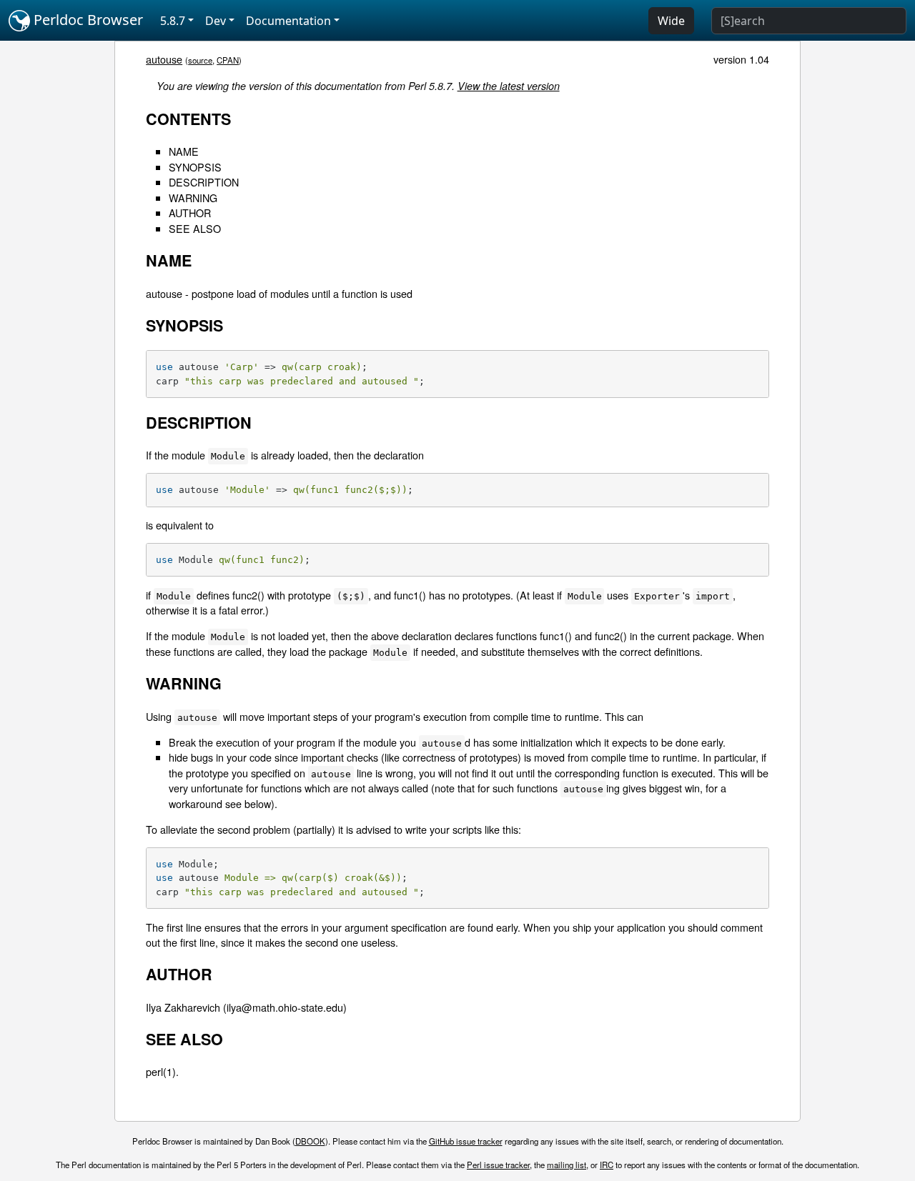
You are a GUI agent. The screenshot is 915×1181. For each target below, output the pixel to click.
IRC (606, 1164)
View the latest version (509, 86)
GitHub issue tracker (466, 1141)
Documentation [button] (288, 21)
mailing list (566, 1164)
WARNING (193, 197)
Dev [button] (215, 21)
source (200, 60)
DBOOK (310, 1141)
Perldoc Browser (86, 19)
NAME (184, 151)
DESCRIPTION (204, 181)
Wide (671, 21)
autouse (164, 58)
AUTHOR (190, 212)
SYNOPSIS (195, 166)
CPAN (228, 60)
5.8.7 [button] (172, 21)
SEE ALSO (195, 228)
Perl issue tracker (498, 1164)
